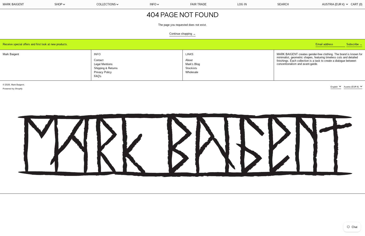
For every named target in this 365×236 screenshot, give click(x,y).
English (334, 87)
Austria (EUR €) (333, 4)
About (189, 60)
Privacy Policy (103, 72)
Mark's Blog (192, 64)
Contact (99, 60)
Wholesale (191, 72)
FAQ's (97, 76)
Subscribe (352, 44)
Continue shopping (180, 33)
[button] (283, 4)
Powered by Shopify (12, 88)
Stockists (191, 68)
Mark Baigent (13, 4)
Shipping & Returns (106, 68)
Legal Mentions (103, 64)
